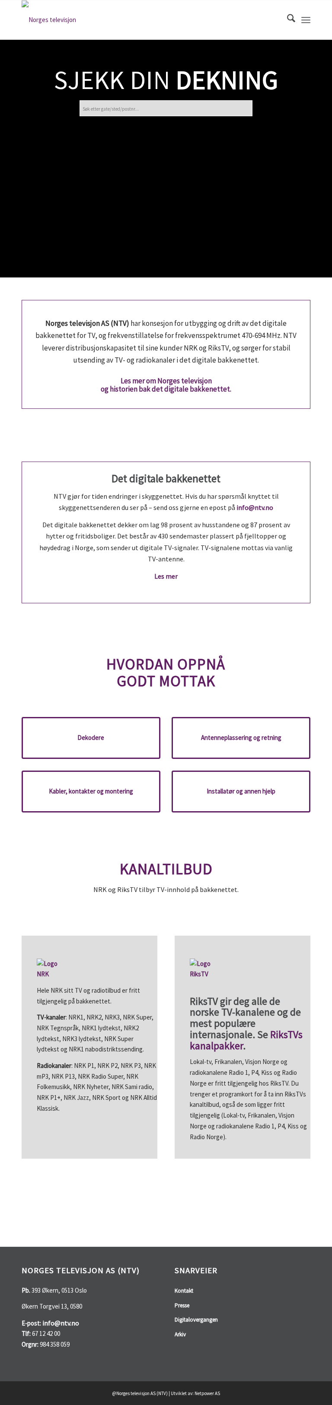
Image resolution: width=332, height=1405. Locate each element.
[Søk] (286, 19)
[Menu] (305, 20)
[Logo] (49, 19)
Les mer (166, 576)
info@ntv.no (254, 507)
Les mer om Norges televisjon (166, 380)
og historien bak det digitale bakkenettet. (166, 389)
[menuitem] (286, 19)
